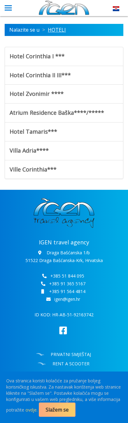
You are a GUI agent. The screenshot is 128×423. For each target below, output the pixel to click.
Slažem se (57, 409)
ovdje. (31, 410)
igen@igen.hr (67, 299)
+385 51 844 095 (67, 276)
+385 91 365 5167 (67, 284)
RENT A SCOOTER (71, 364)
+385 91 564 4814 (67, 291)
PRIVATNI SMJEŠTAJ (71, 354)
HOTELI (57, 29)
